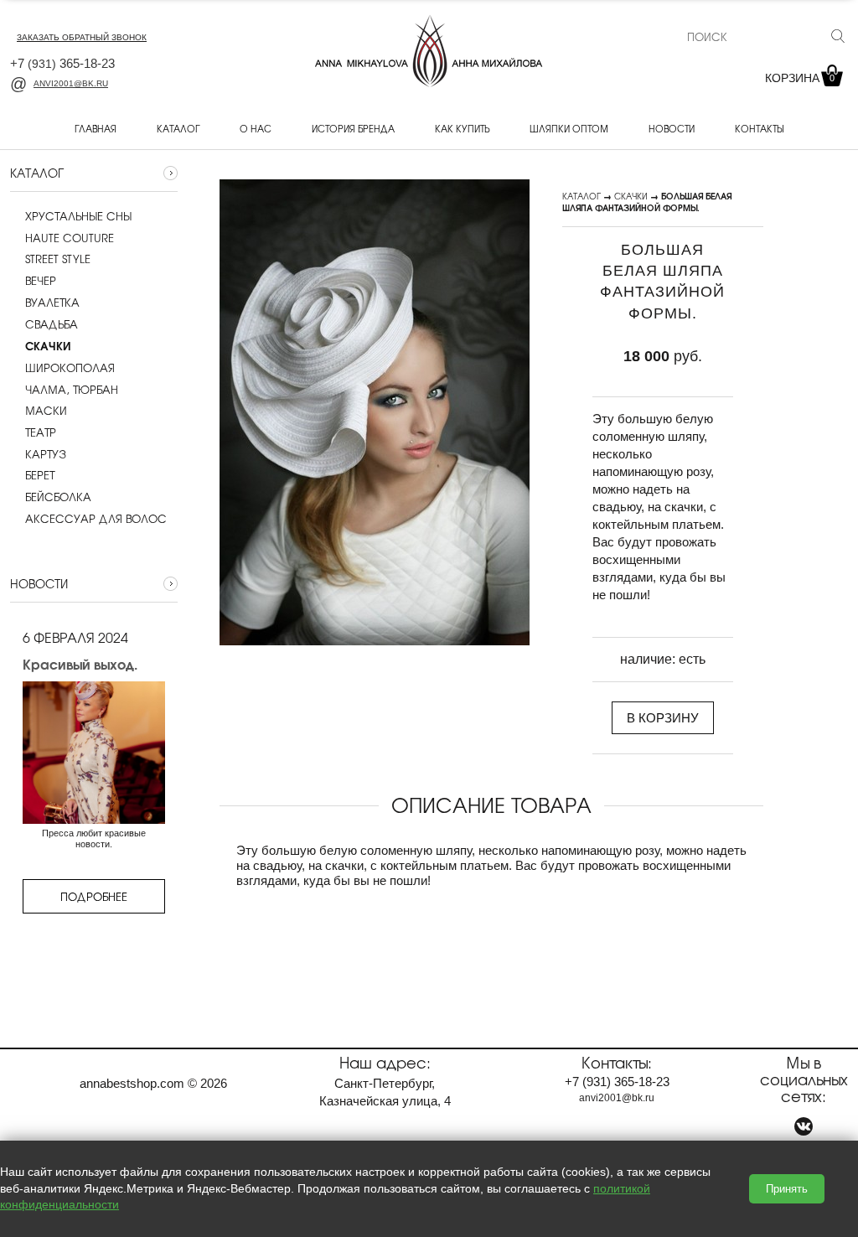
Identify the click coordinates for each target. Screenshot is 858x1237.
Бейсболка (58, 497)
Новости (672, 128)
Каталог (178, 128)
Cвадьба (51, 324)
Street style (57, 259)
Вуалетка (52, 302)
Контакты (759, 128)
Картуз (45, 454)
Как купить (462, 128)
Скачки (631, 195)
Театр (40, 432)
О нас (255, 128)
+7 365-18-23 (62, 63)
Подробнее (93, 896)
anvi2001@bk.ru (71, 83)
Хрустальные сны (78, 216)
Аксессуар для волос (96, 518)
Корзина (800, 78)
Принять (787, 1189)
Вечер (40, 280)
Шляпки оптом (569, 128)
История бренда (353, 128)
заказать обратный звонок (82, 37)
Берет (39, 475)
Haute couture (69, 238)
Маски (46, 410)
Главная (95, 128)
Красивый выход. (80, 664)
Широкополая (70, 367)
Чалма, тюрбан (71, 389)
